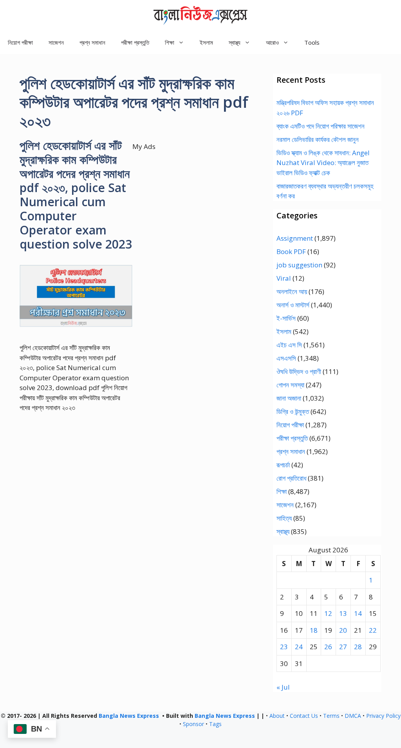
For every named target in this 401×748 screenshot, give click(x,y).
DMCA (353, 715)
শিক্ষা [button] (169, 42)
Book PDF (291, 251)
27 (343, 646)
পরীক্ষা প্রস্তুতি (135, 42)
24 (299, 646)
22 (373, 630)
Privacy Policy (383, 715)
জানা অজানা (288, 398)
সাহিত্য (284, 518)
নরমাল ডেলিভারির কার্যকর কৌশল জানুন (317, 139)
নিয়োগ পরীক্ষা (20, 42)
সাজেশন (56, 42)
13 (343, 613)
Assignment (294, 238)
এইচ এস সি (289, 344)
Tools (312, 42)
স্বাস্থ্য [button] (234, 42)
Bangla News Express (129, 715)
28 (358, 646)
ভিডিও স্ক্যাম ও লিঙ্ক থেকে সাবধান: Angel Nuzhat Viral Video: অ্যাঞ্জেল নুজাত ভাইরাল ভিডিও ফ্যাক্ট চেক (323, 162)
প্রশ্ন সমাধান (92, 42)
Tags (215, 724)
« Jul (283, 687)
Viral (283, 278)
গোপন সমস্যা (290, 384)
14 (358, 613)
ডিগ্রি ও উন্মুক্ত (292, 411)
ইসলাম (206, 42)
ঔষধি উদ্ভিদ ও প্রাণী (298, 371)
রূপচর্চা (283, 464)
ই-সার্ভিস (286, 318)
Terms (331, 715)
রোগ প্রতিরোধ (291, 478)
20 (343, 630)
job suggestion (299, 264)
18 (314, 630)
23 (284, 646)
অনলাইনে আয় (291, 291)
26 (328, 646)
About (277, 715)
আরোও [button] (272, 42)
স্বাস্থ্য (282, 531)
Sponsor (193, 724)
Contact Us (304, 715)
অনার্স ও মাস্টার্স (292, 304)
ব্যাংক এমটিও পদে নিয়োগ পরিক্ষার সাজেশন (320, 126)
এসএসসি (286, 358)
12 (328, 613)
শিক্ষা (281, 491)
